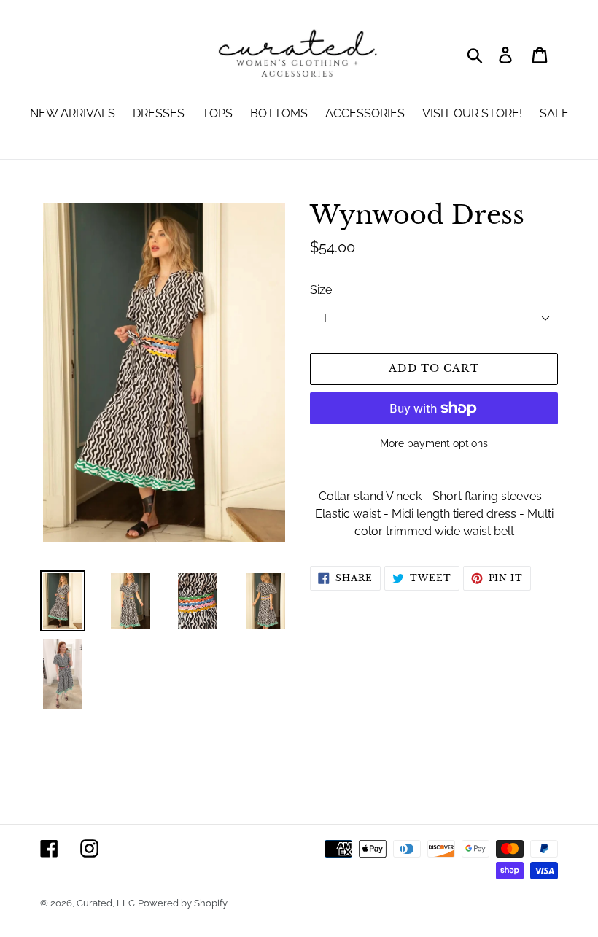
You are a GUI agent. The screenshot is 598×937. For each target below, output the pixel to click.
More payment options (434, 443)
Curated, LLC (106, 903)
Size (321, 290)
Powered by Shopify (183, 903)
